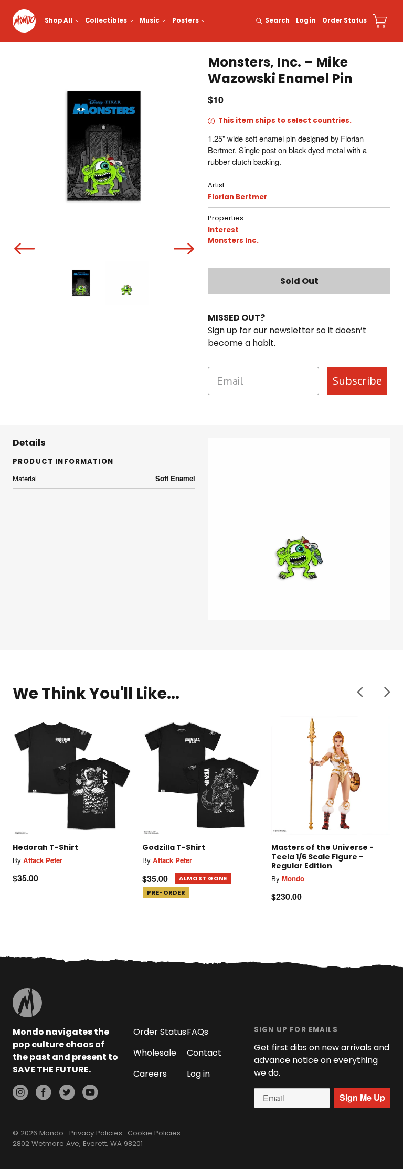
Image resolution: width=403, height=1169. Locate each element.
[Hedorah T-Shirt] (72, 775)
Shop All (58, 20)
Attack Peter (42, 860)
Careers (150, 1074)
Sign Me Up (362, 1097)
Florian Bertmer (237, 197)
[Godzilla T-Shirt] (201, 775)
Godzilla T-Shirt (173, 847)
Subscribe (357, 381)
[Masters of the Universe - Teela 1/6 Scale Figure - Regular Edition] (330, 775)
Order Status (344, 20)
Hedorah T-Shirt (45, 847)
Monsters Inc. (233, 241)
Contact (204, 1053)
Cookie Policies (154, 1133)
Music (150, 20)
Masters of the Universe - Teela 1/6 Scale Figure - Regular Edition (322, 856)
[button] (360, 691)
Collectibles (106, 20)
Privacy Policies (95, 1133)
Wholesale (154, 1053)
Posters (185, 20)
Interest (223, 230)
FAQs (197, 1032)
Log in (306, 20)
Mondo (293, 879)
